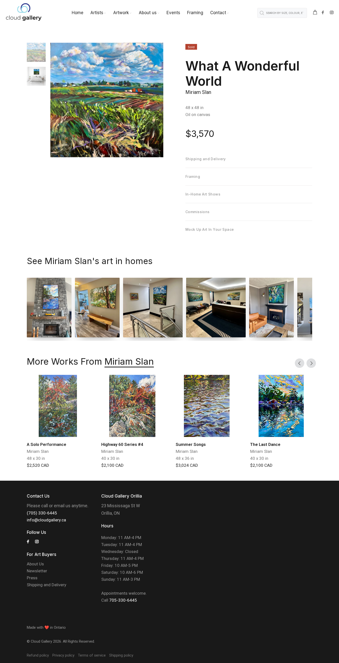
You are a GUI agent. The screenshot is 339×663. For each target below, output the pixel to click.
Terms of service (92, 655)
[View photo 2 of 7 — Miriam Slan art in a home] (97, 307)
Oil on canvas (197, 114)
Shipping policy (121, 655)
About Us (35, 563)
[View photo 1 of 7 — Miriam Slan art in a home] (49, 307)
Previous (299, 363)
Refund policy (38, 655)
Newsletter (37, 570)
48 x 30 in (36, 458)
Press (32, 577)
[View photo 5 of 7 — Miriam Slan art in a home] (271, 307)
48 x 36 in (185, 458)
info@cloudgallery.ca (46, 519)
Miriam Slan (198, 92)
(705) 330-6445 (42, 512)
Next (311, 363)
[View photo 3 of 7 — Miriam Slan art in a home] (153, 307)
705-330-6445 (123, 600)
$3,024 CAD (187, 465)
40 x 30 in (110, 458)
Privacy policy (63, 655)
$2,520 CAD (38, 465)
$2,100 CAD (112, 465)
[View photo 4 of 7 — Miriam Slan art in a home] (216, 307)
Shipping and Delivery (46, 584)
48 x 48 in (194, 107)
